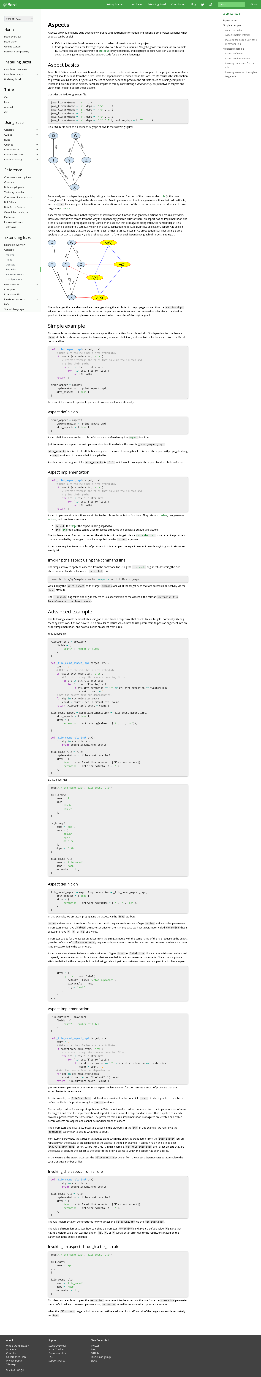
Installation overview (15, 69)
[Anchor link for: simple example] (87, 325)
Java (6, 102)
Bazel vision (10, 41)
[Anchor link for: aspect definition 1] (79, 884)
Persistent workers (14, 299)
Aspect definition (234, 30)
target (74, 526)
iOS (6, 112)
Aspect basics (230, 20)
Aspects (11, 269)
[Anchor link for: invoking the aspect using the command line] (127, 560)
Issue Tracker (56, 1349)
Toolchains (10, 227)
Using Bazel (135, 4)
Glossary (9, 182)
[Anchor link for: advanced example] (94, 611)
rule (163, 196)
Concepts (9, 129)
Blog (193, 4)
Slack (94, 1360)
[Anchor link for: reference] (24, 169)
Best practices (11, 149)
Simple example (232, 25)
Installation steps (13, 74)
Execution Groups (13, 222)
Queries (8, 144)
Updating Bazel (12, 79)
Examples (9, 289)
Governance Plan (16, 1357)
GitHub (254, 4)
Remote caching (13, 159)
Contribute (12, 1353)
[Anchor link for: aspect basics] (81, 64)
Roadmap (11, 1349)
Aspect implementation (238, 35)
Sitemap (11, 1364)
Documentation (57, 1353)
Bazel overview (12, 36)
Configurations (14, 279)
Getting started (12, 46)
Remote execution (14, 154)
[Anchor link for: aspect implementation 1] (91, 1008)
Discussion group (101, 1357)
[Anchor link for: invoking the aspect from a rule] (105, 1171)
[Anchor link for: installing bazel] (33, 62)
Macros (10, 254)
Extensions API (12, 294)
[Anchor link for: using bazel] (26, 122)
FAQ (6, 304)
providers (64, 208)
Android (8, 107)
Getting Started (114, 4)
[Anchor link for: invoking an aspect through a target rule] (121, 1246)
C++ (6, 97)
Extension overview (14, 244)
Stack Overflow (57, 1345)
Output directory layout (16, 212)
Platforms (9, 217)
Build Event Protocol (15, 207)
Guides (8, 134)
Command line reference (18, 197)
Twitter (95, 1345)
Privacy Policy (14, 1360)
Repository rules (15, 274)
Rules (7, 139)
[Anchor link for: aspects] (72, 24)
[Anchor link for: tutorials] (22, 89)
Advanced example (233, 48)
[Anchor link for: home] (16, 29)
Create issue (232, 13)
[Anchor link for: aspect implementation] (91, 472)
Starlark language (14, 309)
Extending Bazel (157, 4)
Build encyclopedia (14, 187)
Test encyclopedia (14, 192)
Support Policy (56, 1360)
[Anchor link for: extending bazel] (34, 237)
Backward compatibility (16, 51)
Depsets (10, 264)
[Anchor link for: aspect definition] (79, 412)
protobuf (104, 50)
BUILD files (10, 202)
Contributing (178, 4)
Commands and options (17, 177)
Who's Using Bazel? (17, 1345)
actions (52, 519)
